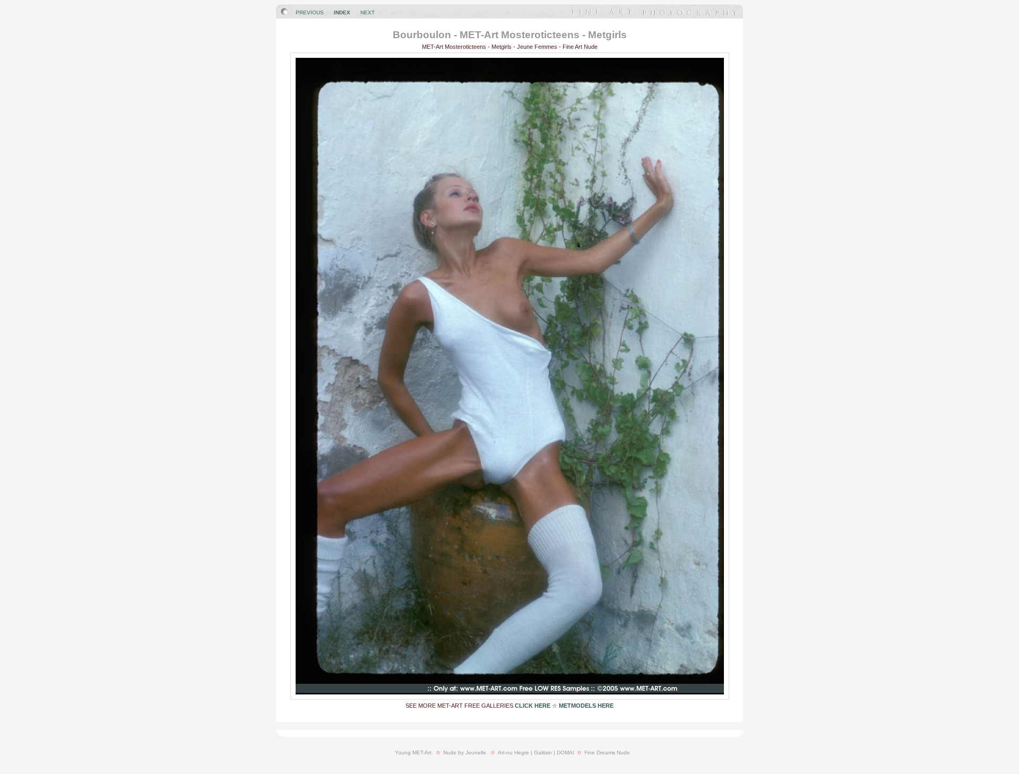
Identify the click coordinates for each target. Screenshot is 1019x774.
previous (310, 12)
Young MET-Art (413, 752)
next (367, 12)
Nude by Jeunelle (464, 752)
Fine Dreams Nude (607, 752)
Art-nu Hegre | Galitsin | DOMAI (536, 752)
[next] (509, 697)
